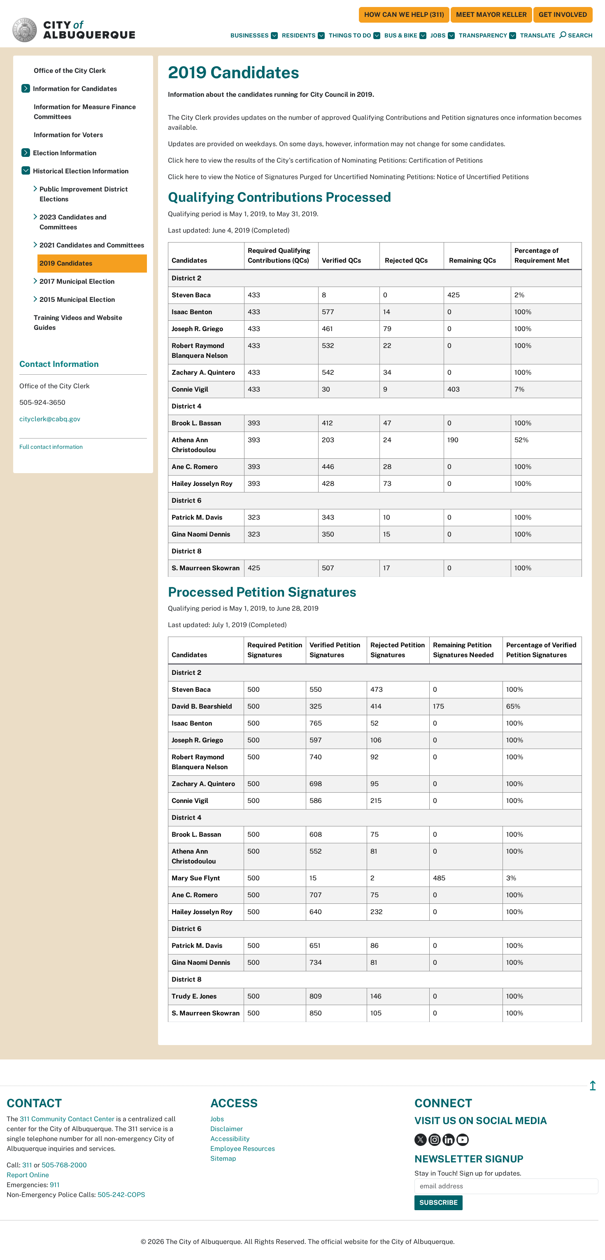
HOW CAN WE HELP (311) (404, 15)
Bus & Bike (400, 35)
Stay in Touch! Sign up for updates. (467, 1173)
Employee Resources (242, 1149)
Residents (299, 35)
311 (27, 1165)
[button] (537, 35)
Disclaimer (226, 1129)
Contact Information (59, 364)
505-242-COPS (121, 1195)
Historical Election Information (80, 171)
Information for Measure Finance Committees (85, 112)
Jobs (438, 35)
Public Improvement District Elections (84, 194)
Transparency (483, 35)
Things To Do (350, 35)
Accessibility (230, 1139)
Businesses (249, 35)
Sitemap (223, 1158)
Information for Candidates (75, 89)
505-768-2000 (64, 1165)
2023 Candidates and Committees (73, 222)
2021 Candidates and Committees (92, 245)
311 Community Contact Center (67, 1119)
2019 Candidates (66, 263)
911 (55, 1185)
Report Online (28, 1175)
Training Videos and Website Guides (78, 322)
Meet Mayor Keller (491, 15)
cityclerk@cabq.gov (49, 419)
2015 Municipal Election (77, 299)
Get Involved (563, 15)
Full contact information (51, 446)
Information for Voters (68, 135)
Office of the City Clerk (70, 71)
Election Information (64, 153)
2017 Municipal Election (77, 281)
